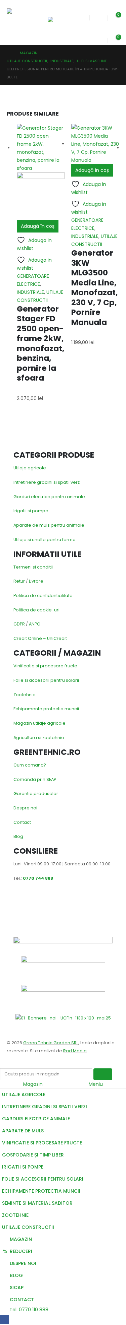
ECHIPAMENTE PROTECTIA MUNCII (41, 1191)
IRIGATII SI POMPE (22, 1167)
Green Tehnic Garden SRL (50, 1043)
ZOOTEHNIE (15, 1215)
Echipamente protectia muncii (46, 709)
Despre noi (25, 808)
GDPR (19, 624)
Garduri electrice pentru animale (49, 497)
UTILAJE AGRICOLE (23, 1094)
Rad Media (75, 1051)
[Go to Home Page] (8, 53)
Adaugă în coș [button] (37, 226)
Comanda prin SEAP (34, 779)
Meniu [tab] (96, 1084)
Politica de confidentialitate (43, 595)
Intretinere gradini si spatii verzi (47, 482)
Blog (18, 836)
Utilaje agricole (29, 468)
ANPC (34, 624)
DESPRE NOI (23, 1263)
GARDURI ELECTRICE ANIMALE (36, 1118)
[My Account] (90, 38)
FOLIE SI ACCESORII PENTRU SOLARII (43, 1179)
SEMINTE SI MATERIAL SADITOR (37, 1203)
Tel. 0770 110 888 (28, 1309)
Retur (19, 581)
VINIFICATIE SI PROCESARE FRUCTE (42, 1142)
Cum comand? (29, 765)
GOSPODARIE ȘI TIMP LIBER (33, 1154)
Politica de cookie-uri (36, 610)
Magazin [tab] (33, 1084)
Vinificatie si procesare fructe (45, 666)
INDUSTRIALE (30, 292)
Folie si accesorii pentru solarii (46, 680)
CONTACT (22, 1299)
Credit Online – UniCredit (40, 638)
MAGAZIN (21, 1239)
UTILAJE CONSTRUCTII (28, 1227)
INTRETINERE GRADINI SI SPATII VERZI (44, 1106)
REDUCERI (21, 1251)
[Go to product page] (41, 172)
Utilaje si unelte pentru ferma (44, 539)
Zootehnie (24, 695)
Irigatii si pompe (30, 511)
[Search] (102, 1074)
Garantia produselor (35, 793)
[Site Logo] (23, 17)
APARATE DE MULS (23, 1130)
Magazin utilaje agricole (39, 723)
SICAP (17, 1287)
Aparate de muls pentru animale (48, 525)
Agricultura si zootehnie (38, 737)
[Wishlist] (101, 16)
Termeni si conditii (33, 567)
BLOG (16, 1275)
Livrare (36, 581)
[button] (54, 8)
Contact (22, 822)
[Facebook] (4, 1319)
